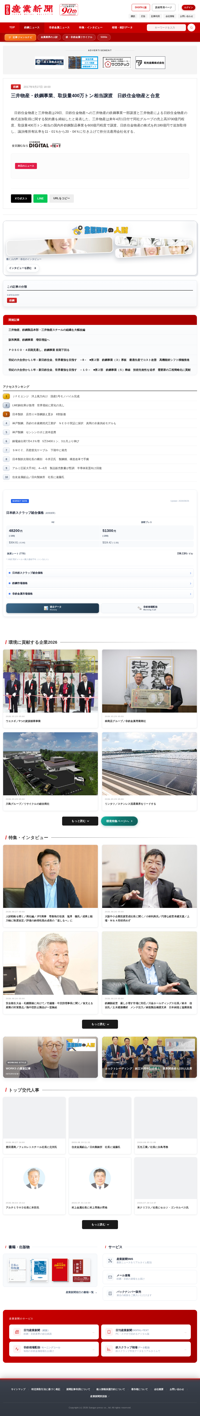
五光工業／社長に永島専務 (152, 1147)
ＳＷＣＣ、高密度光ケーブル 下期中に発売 (39, 450)
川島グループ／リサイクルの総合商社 (27, 803)
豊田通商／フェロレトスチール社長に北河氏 (31, 1147)
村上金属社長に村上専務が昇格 (90, 1207)
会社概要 (159, 1389)
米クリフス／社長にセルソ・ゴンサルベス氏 (163, 1207)
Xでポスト (21, 198)
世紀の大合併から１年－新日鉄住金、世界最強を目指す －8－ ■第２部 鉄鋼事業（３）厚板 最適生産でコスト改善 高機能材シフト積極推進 (99, 359)
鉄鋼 (11, 300)
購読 (133, 16)
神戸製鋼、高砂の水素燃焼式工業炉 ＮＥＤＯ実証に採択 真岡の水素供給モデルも (64, 423)
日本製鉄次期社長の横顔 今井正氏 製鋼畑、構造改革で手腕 (50, 459)
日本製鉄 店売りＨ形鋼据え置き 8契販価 (39, 414)
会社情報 (170, 16)
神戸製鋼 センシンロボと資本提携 (34, 432)
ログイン (188, 7)
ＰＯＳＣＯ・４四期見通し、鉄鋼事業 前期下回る (39, 349)
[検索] (191, 27)
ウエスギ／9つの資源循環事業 (23, 721)
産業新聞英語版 (98, 1396)
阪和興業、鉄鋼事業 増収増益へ (29, 339)
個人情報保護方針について (110, 1389)
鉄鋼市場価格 (20, 583)
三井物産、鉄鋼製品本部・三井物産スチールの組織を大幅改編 (47, 329)
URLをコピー (61, 198)
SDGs (104, 37)
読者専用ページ (163, 7)
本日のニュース (26, 165)
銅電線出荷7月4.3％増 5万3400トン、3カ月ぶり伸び (45, 441)
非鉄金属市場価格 (22, 593)
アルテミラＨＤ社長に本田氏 (22, 1207)
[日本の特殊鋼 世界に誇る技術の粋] (17, 1270)
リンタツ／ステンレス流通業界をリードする (130, 803)
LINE (40, 198)
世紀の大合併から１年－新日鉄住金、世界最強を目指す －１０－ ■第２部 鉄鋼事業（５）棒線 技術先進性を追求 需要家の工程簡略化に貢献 (100, 369)
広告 (143, 16)
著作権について (139, 1389)
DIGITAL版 (141, 7)
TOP (12, 27)
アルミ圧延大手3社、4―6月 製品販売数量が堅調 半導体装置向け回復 (57, 468)
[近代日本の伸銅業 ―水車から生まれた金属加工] (81, 1270)
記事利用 (155, 16)
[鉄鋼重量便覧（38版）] (60, 1270)
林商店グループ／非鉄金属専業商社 (125, 721)
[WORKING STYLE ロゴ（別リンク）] (81, 1045)
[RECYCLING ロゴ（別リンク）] (180, 1045)
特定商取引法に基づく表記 (45, 1389)
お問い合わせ (186, 16)
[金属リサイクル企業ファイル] (39, 1270)
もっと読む (78, 820)
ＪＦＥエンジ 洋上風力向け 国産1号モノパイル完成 (45, 396)
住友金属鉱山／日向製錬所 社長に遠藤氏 (38, 477)
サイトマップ (18, 1389)
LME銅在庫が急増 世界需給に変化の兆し (38, 405)
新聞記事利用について (78, 1389)
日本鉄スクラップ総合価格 (27, 572)
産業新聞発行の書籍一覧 (80, 1292)
